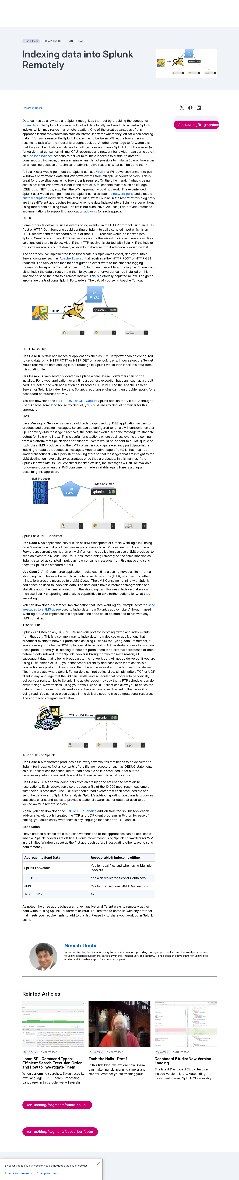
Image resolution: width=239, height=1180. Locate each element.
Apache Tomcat (71, 258)
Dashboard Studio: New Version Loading (183, 1060)
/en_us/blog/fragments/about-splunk (57, 1105)
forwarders (30, 125)
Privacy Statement (17, 1173)
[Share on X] (182, 107)
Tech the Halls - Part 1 (108, 1058)
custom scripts (33, 198)
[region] (51, 1169)
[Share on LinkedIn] (199, 107)
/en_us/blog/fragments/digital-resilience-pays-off (198, 125)
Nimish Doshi (34, 108)
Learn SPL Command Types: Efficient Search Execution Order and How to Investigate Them (52, 1062)
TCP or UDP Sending (81, 811)
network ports (123, 194)
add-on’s (90, 211)
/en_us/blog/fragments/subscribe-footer (60, 1132)
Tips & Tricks (31, 41)
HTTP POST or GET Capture (76, 401)
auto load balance (40, 156)
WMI (99, 172)
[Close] (98, 1163)
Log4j (82, 267)
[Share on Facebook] (190, 107)
